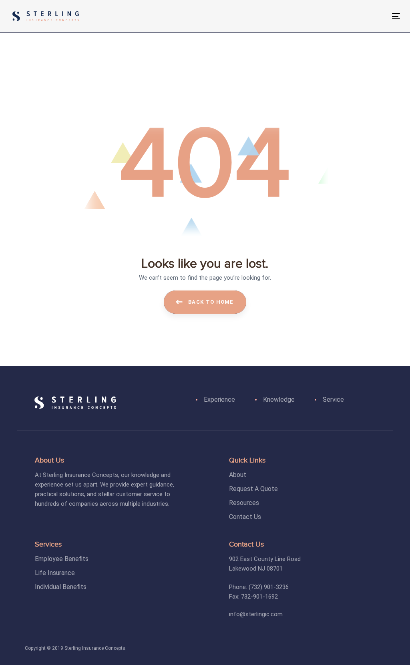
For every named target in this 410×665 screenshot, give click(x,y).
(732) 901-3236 (269, 587)
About (237, 475)
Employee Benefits (61, 559)
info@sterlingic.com (256, 614)
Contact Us (245, 517)
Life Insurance (55, 573)
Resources (244, 503)
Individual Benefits (60, 587)
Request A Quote (253, 489)
